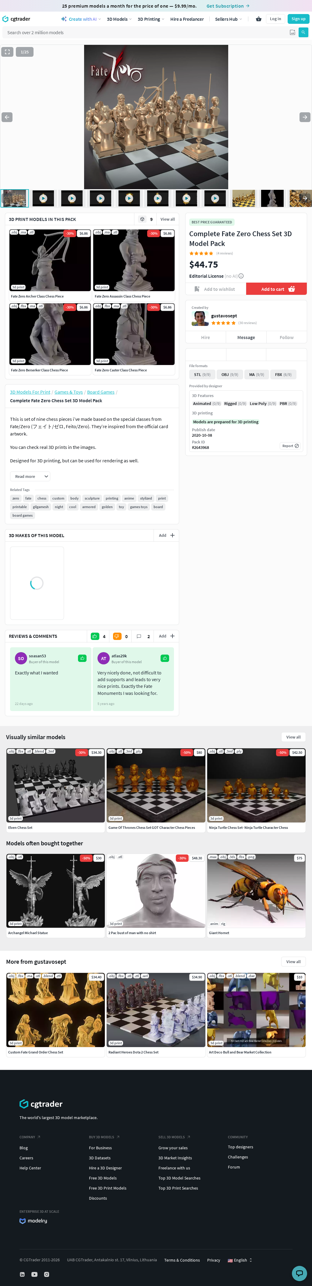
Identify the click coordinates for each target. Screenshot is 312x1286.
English (237, 1260)
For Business (100, 1148)
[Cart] (259, 19)
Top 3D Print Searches (178, 1188)
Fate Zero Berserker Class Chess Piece (39, 370)
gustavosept (224, 315)
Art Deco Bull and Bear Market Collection (240, 1052)
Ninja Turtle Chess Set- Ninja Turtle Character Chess (248, 827)
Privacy (213, 1260)
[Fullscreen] (7, 52)
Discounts (98, 1198)
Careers (26, 1158)
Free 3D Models (103, 1178)
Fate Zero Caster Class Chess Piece (121, 370)
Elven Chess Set (20, 827)
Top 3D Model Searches (179, 1178)
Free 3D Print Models (107, 1188)
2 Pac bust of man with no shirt (132, 932)
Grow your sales (173, 1148)
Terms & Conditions (182, 1260)
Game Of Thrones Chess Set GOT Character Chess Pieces (151, 827)
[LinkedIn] (22, 1274)
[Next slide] (305, 117)
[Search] (303, 32)
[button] (292, 32)
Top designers (240, 1147)
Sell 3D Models (171, 1137)
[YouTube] (35, 1274)
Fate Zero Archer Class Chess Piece (37, 296)
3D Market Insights (175, 1158)
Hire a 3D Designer (105, 1168)
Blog (24, 1148)
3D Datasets (100, 1158)
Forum (234, 1167)
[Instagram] (47, 1274)
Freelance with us (174, 1168)
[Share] (286, 355)
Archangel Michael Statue (28, 932)
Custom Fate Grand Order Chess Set (35, 1052)
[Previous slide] (7, 117)
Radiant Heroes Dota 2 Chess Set (133, 1052)
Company (27, 1137)
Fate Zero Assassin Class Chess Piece (122, 296)
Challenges (238, 1157)
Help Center (30, 1168)
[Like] (206, 355)
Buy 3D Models (101, 1137)
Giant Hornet (219, 932)
